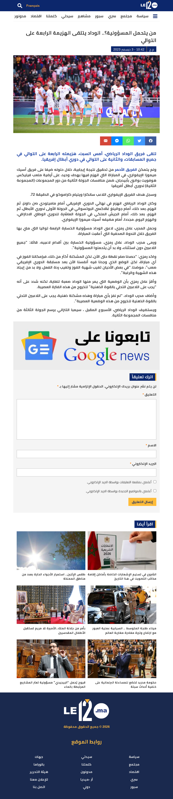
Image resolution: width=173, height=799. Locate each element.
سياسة (142, 16)
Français (33, 5)
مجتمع (126, 16)
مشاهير (84, 16)
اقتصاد (36, 16)
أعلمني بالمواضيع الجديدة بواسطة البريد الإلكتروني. (118, 491)
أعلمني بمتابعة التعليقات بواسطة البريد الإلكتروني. (118, 482)
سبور (99, 16)
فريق (140, 153)
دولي (86, 787)
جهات (39, 757)
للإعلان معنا (39, 779)
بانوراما (39, 764)
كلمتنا (51, 16)
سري (112, 16)
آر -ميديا (86, 779)
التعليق (149, 394)
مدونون (19, 16)
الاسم (151, 445)
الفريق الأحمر (126, 169)
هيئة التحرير (39, 772)
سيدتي (67, 16)
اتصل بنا (39, 787)
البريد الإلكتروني (143, 463)
